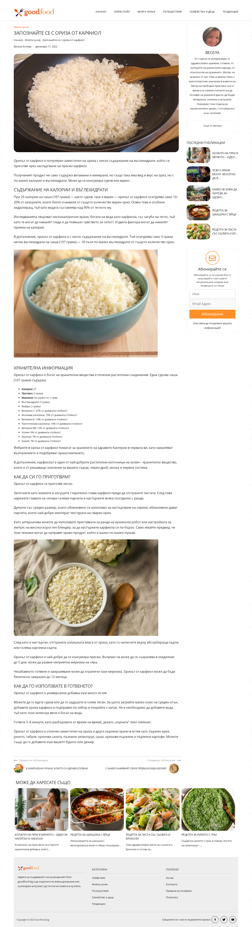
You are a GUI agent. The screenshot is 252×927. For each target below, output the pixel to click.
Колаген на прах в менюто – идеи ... (225, 155)
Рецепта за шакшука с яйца (90, 834)
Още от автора (212, 125)
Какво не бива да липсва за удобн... (224, 193)
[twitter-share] (223, 919)
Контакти (171, 884)
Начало (101, 11)
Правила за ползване (179, 891)
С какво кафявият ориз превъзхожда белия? (136, 768)
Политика (172, 897)
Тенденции (230, 11)
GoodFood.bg (42, 919)
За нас (170, 878)
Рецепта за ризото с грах (199, 834)
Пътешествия (172, 11)
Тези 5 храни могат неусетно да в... (223, 174)
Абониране (212, 314)
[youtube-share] (232, 919)
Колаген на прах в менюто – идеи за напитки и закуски (41, 836)
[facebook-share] (215, 919)
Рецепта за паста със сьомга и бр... (225, 231)
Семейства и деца (202, 11)
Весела (212, 52)
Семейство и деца (103, 897)
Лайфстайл (122, 11)
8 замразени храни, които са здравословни (57, 768)
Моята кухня (146, 11)
